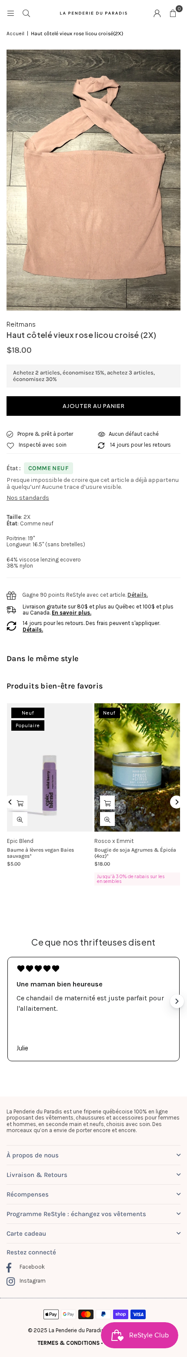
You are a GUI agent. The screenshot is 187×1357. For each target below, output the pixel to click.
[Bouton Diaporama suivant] (177, 1001)
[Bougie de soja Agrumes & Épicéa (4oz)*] (137, 767)
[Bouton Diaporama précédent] (10, 1001)
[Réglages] (157, 13)
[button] (172, 13)
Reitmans (21, 324)
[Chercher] (26, 13)
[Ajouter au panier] (20, 802)
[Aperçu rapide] (20, 819)
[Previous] (10, 802)
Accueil (15, 34)
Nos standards (28, 498)
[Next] (176, 802)
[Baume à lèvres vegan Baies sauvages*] (50, 767)
